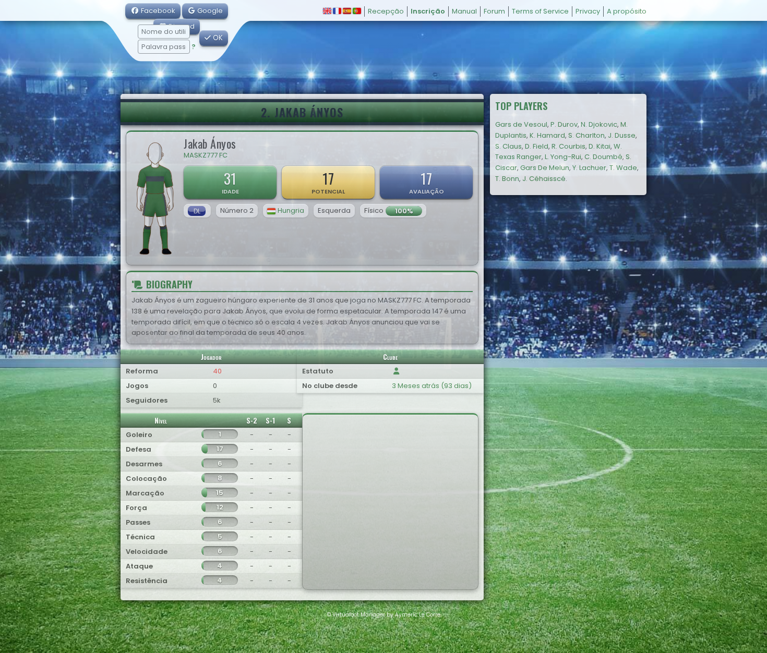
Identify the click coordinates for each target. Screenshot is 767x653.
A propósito (626, 11)
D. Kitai (599, 146)
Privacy (588, 11)
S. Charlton (586, 135)
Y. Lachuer (589, 168)
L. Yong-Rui (563, 157)
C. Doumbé (603, 157)
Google (209, 11)
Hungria (291, 210)
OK (217, 38)
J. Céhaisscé (544, 179)
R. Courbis (568, 146)
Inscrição (428, 11)
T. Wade (623, 168)
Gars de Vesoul (521, 124)
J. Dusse (622, 135)
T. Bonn (507, 179)
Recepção (386, 11)
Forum (494, 11)
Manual (464, 11)
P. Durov (564, 124)
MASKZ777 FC (205, 155)
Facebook (157, 11)
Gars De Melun (544, 168)
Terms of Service (540, 11)
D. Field (536, 146)
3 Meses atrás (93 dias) (432, 386)
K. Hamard (547, 135)
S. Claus (508, 146)
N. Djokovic (599, 124)
